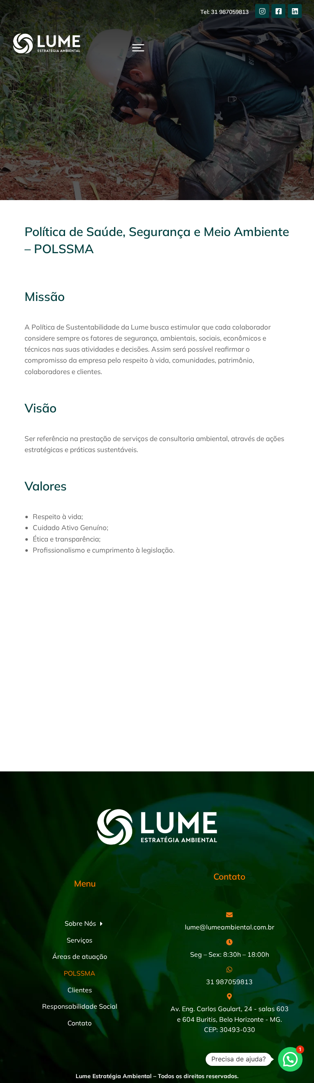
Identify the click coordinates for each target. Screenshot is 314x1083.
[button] (138, 48)
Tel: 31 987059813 (224, 12)
